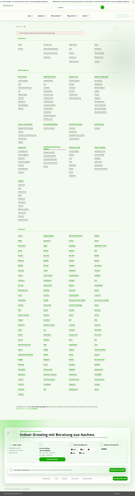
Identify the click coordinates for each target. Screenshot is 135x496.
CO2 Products (48, 275)
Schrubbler (22, 369)
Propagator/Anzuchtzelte (76, 135)
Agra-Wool (47, 240)
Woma (96, 389)
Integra (20, 320)
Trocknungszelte (74, 138)
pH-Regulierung (99, 101)
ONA (45, 344)
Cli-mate (97, 270)
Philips (46, 349)
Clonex (20, 275)
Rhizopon (47, 359)
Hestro (46, 310)
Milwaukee (47, 335)
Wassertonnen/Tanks (100, 168)
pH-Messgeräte (23, 168)
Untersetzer (98, 161)
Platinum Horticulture (25, 354)
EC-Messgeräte (22, 151)
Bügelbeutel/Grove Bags (25, 128)
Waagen (20, 142)
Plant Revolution (100, 349)
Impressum (72, 57)
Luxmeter (21, 165)
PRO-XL (46, 354)
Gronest (20, 305)
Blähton (71, 154)
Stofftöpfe (97, 158)
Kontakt (20, 49)
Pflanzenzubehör (23, 209)
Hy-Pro (71, 315)
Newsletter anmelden (117, 470)
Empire (96, 290)
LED (19, 91)
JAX (70, 320)
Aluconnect (22, 245)
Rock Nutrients (99, 359)
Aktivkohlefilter (48, 80)
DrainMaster (98, 285)
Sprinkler (72, 91)
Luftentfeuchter (48, 101)
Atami (20, 250)
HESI (19, 310)
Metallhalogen (22, 94)
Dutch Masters (23, 290)
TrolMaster (47, 384)
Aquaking (72, 245)
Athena (46, 250)
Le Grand (72, 325)
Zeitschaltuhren (23, 219)
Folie (19, 188)
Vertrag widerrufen (120, 478)
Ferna (20, 295)
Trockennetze (22, 138)
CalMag (96, 91)
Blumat (96, 260)
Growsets (97, 128)
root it (46, 364)
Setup (96, 44)
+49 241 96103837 (44, 450)
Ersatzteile (21, 185)
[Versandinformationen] (104, 449)
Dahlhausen (47, 280)
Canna (46, 270)
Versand (27, 489)
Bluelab (71, 260)
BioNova (21, 260)
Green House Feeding (101, 300)
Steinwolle (72, 175)
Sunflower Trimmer (50, 374)
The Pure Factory (49, 379)
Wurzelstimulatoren (100, 112)
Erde (70, 161)
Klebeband (21, 199)
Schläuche (72, 87)
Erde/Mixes (72, 165)
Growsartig (47, 305)
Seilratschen (22, 212)
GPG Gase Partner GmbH (77, 300)
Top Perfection (99, 379)
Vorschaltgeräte (23, 105)
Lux (45, 330)
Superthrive (73, 374)
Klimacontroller (48, 94)
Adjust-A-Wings (49, 236)
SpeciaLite (21, 374)
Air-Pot (71, 240)
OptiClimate (73, 344)
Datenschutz (73, 44)
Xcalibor (21, 394)
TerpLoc (21, 379)
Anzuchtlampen (23, 80)
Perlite (71, 172)
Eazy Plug (72, 290)
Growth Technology (75, 305)
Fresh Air (97, 295)
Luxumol (72, 330)
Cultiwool (21, 280)
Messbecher (22, 202)
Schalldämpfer (48, 108)
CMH (19, 84)
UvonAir (97, 384)
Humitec (46, 315)
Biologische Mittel (49, 152)
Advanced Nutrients (75, 236)
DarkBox (72, 280)
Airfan (96, 240)
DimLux (71, 285)
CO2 (45, 84)
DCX (95, 280)
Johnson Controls (49, 325)
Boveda (46, 265)
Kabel (20, 195)
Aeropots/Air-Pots (99, 151)
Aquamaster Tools (100, 245)
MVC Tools (97, 335)
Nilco (71, 340)
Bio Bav (20, 255)
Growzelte (72, 128)
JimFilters (21, 325)
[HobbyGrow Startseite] (16, 7)
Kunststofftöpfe (99, 154)
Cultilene (97, 275)
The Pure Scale (74, 379)
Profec (71, 354)
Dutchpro (47, 290)
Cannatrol (72, 270)
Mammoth (97, 330)
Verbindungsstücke (50, 115)
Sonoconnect (98, 369)
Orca (96, 344)
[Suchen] (102, 7)
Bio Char (46, 255)
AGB (70, 49)
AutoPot (71, 250)
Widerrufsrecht (74, 61)
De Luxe (21, 285)
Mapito (71, 168)
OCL (95, 340)
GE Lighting (22, 300)
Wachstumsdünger (100, 108)
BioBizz (96, 255)
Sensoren (21, 172)
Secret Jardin (48, 369)
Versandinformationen (51, 53)
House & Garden (23, 315)
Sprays (46, 166)
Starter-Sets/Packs (100, 105)
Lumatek (97, 325)
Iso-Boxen (47, 87)
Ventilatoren (47, 112)
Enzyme (96, 94)
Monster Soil (73, 335)
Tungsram (72, 384)
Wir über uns (48, 44)
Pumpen (71, 84)
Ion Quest (47, 320)
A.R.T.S (20, 236)
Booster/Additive (99, 87)
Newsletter (47, 57)
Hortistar (97, 310)
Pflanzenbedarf (99, 53)
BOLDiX (20, 265)
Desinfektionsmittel (50, 156)
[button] (118, 16)
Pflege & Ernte (98, 57)
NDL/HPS (21, 98)
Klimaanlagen (48, 91)
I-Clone (96, 315)
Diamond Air (48, 285)
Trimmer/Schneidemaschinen (27, 135)
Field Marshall (74, 295)
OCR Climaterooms (24, 344)
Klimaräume (73, 131)
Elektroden (21, 158)
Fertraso (46, 295)
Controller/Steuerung (24, 87)
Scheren (20, 131)
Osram (20, 349)
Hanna (96, 305)
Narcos (20, 340)
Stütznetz (21, 216)
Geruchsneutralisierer (50, 163)
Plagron (71, 349)
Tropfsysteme (73, 94)
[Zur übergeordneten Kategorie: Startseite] (115, 26)
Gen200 (46, 300)
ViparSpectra (73, 389)
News (20, 44)
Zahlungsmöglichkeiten (51, 49)
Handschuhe (22, 192)
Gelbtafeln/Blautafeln (50, 159)
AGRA (20, 240)
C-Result (71, 265)
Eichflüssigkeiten (23, 154)
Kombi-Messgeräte (24, 161)
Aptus (45, 245)
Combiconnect (74, 275)
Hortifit (71, 310)
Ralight (20, 359)
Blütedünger (98, 84)
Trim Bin (21, 384)
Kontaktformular (52, 459)
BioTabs (46, 260)
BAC (95, 250)
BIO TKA (71, 255)
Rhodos (71, 359)
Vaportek (21, 389)
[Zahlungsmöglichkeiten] (83, 451)
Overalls (20, 205)
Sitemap (71, 53)
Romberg (21, 364)
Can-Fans (21, 270)
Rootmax (72, 364)
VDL (45, 389)
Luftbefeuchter (48, 98)
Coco (70, 158)
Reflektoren (21, 101)
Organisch (97, 98)
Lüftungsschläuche (49, 105)
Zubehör (97, 61)
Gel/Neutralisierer (49, 128)
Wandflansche (48, 119)
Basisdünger (98, 80)
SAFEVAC (97, 364)
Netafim (46, 340)
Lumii (20, 330)
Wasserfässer (98, 165)
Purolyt (96, 354)
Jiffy (95, 320)
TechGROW (98, 374)
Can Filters (98, 265)
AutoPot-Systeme (74, 80)
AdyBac (96, 236)
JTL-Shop (122, 493)
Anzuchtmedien (74, 151)
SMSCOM (72, 369)
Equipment (97, 49)
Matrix (20, 335)
